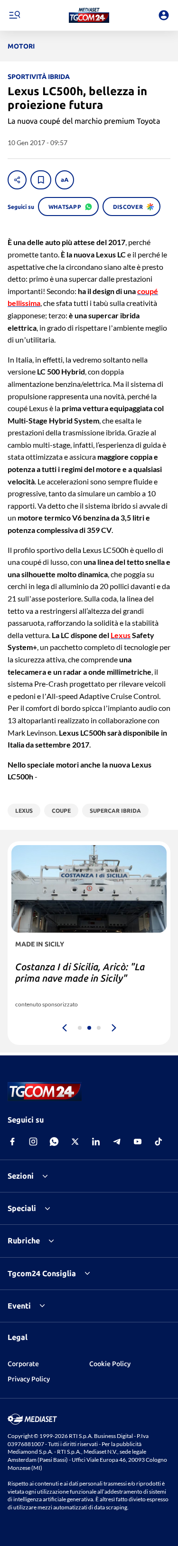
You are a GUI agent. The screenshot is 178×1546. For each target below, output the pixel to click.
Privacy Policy (29, 1379)
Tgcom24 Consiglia (42, 1273)
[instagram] (33, 1141)
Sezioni (21, 1176)
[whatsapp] (54, 1141)
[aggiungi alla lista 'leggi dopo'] (40, 179)
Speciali (22, 1208)
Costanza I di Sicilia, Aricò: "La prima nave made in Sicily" (80, 972)
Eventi (19, 1305)
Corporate (23, 1364)
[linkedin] (96, 1141)
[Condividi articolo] (17, 179)
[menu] (14, 15)
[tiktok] (158, 1141)
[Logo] (89, 15)
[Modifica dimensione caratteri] (64, 179)
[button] (89, 15)
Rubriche (24, 1240)
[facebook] (12, 1141)
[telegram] (117, 1141)
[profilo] (163, 15)
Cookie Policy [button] (110, 1364)
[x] (75, 1141)
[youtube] (137, 1141)
